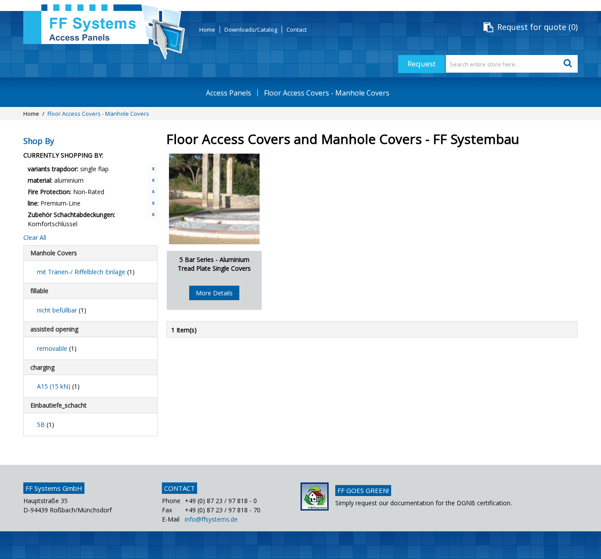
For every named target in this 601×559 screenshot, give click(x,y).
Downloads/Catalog (250, 29)
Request (421, 64)
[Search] (569, 64)
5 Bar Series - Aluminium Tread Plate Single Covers (214, 263)
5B (45, 424)
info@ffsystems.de (211, 519)
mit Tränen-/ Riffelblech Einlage (86, 272)
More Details (214, 293)
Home (207, 29)
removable (57, 348)
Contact (296, 29)
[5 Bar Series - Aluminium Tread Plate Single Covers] (214, 198)
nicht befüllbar (61, 310)
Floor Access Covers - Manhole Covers (326, 92)
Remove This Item (153, 168)
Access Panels (228, 92)
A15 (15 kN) (58, 386)
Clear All (34, 237)
